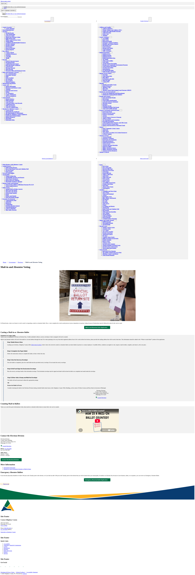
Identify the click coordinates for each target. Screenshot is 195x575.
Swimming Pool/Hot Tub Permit (110, 107)
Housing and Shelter (107, 48)
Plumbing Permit (106, 106)
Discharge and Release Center (13, 87)
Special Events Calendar (108, 244)
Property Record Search (108, 113)
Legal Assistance (106, 49)
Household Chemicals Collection (14, 181)
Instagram (6, 566)
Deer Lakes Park (106, 167)
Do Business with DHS (108, 79)
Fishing (104, 205)
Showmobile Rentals (107, 223)
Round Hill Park (106, 173)
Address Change (106, 118)
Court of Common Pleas (12, 107)
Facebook (2, 566)
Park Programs (106, 217)
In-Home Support (107, 134)
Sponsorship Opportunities (109, 248)
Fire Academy (9, 80)
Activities (101, 189)
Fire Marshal (9, 79)
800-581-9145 (7, 528)
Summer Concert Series (108, 227)
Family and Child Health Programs (111, 31)
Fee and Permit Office (108, 70)
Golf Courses (105, 203)
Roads (7, 194)
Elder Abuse (105, 131)
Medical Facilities (106, 146)
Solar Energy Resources (12, 179)
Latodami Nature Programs (109, 218)
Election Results (10, 33)
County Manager (10, 28)
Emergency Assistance (108, 138)
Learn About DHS (107, 76)
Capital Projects (7, 166)
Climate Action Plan (11, 176)
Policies (7, 92)
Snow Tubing (105, 213)
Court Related (6, 97)
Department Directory (8, 30)
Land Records (9, 66)
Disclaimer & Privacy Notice (7, 572)
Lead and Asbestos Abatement (110, 101)
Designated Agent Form (9, 467)
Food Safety (105, 62)
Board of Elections (10, 48)
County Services (144, 21)
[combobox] (8, 10)
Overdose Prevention (107, 67)
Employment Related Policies (13, 115)
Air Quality (105, 59)
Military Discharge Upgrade (109, 149)
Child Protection (106, 32)
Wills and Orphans (10, 106)
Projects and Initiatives (47, 158)
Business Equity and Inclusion (10, 183)
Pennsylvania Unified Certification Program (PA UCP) (20, 184)
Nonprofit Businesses (11, 207)
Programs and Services (11, 90)
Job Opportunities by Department (14, 113)
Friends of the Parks (107, 184)
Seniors (101, 127)
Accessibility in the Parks (108, 182)
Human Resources (10, 117)
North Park (105, 171)
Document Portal (10, 62)
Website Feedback (20, 572)
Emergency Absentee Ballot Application (96, 479)
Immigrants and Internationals (107, 91)
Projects (5, 552)
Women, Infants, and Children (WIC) (112, 30)
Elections (5, 31)
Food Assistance (106, 46)
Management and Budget (9, 83)
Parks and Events (144, 158)
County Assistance (104, 37)
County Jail (6, 85)
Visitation (8, 89)
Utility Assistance (106, 51)
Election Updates (10, 45)
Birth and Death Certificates (13, 65)
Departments (7, 548)
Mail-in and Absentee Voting (13, 37)
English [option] (15, 13)
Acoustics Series (106, 229)
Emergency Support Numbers (110, 42)
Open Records (9, 69)
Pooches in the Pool (107, 233)
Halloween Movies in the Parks (110, 238)
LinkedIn (20, 566)
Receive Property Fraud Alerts (110, 124)
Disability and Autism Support (110, 44)
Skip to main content (6, 1)
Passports (104, 104)
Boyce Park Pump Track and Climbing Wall (17, 169)
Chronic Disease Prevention (109, 63)
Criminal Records (10, 104)
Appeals (104, 115)
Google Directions (101, 397)
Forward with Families (8, 173)
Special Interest (106, 214)
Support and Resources (12, 186)
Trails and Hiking (107, 216)
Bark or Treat (106, 241)
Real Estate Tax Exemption (109, 139)
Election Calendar (10, 44)
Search (2, 16)
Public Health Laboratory (109, 71)
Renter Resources (107, 86)
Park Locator (105, 178)
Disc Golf (104, 200)
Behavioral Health (107, 41)
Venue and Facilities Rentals (109, 108)
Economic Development (9, 199)
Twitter (15, 566)
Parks (100, 164)
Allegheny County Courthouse (110, 254)
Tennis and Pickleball (107, 194)
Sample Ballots (9, 41)
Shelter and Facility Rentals (106, 220)
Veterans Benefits (106, 137)
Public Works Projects (11, 167)
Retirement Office (10, 120)
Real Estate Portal (107, 111)
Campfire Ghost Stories (108, 237)
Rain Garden (9, 171)
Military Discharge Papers (109, 148)
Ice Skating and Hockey (108, 206)
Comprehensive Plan (11, 200)
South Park (105, 175)
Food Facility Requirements (109, 100)
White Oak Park (106, 177)
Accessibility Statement (32, 572)
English (15, 7)
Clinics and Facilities (107, 60)
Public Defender (10, 100)
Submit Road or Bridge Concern (14, 189)
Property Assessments (108, 114)
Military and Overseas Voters (13, 40)
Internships (8, 118)
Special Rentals (106, 224)
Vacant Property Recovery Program (111, 117)
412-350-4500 (8, 448)
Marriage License (107, 103)
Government (12, 262)
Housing (101, 83)
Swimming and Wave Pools (109, 191)
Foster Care (105, 34)
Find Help (105, 74)
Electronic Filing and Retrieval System (15, 70)
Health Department (104, 52)
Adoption (104, 35)
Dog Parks (105, 202)
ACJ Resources (10, 93)
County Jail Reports (11, 94)
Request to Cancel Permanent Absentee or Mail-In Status (17, 469)
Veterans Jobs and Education (110, 145)
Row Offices (6, 51)
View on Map (4, 525)
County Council (10, 52)
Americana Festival (107, 234)
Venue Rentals (103, 249)
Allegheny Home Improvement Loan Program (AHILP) (116, 90)
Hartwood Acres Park (108, 170)
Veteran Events (106, 144)
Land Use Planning (11, 208)
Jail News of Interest (11, 96)
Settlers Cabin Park (107, 174)
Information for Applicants (12, 111)
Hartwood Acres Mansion (109, 251)
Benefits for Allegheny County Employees (16, 114)
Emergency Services (11, 75)
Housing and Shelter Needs (109, 84)
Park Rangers (106, 188)
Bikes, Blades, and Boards (109, 198)
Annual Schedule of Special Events (111, 245)
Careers (5, 546)
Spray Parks (105, 192)
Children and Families (105, 27)
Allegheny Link (106, 87)
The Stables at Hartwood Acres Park (111, 252)
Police (7, 76)
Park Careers (105, 181)
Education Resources (107, 141)
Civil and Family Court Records (14, 103)
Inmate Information (11, 86)
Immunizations (106, 69)
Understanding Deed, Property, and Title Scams (114, 122)
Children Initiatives (107, 28)
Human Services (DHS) (105, 73)
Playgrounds (105, 210)
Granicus (24, 573)
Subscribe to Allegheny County (8, 532)
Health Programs (106, 55)
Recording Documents (108, 121)
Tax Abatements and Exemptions (111, 120)
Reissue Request (10, 49)
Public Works (6, 187)
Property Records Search (12, 61)
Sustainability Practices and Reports (15, 177)
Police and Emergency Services (11, 72)
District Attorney (10, 99)
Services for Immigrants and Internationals (113, 93)
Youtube (11, 566)
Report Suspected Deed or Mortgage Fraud (113, 125)
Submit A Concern (104, 152)
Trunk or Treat (106, 242)
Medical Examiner (10, 82)
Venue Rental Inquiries (108, 255)
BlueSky (24, 566)
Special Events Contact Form (110, 246)
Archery (104, 195)
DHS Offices (105, 77)
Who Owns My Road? (11, 190)
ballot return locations (36, 344)
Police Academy (10, 78)
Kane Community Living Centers (111, 128)
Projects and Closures (11, 193)
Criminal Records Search (12, 63)
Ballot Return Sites (10, 38)
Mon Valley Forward (11, 210)
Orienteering (105, 207)
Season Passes (106, 180)
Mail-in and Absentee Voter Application (96, 327)
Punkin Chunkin (106, 240)
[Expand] (52, 19)
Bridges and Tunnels (11, 196)
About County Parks (107, 186)
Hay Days (104, 235)
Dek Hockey (105, 199)
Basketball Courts (107, 196)
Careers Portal (9, 110)
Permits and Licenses (104, 96)
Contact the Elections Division (10, 459)
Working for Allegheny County (11, 109)
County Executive (7, 27)
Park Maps (105, 185)
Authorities (8, 201)
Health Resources (106, 56)
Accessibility (105, 38)
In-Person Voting (10, 35)
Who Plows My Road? (11, 191)
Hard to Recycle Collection (12, 180)
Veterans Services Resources (109, 150)
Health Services (106, 54)
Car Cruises (105, 230)
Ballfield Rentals (106, 221)
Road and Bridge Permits (109, 97)
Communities (9, 204)
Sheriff (7, 58)
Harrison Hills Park (107, 169)
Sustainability (6, 174)
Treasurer (8, 55)
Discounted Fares (106, 45)
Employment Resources (108, 142)
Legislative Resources (11, 54)
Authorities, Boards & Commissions (12, 545)
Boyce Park (105, 166)
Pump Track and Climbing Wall (110, 209)
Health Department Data (108, 58)
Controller (8, 56)
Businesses (8, 203)
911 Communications (11, 73)
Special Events (103, 226)
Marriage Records (10, 68)
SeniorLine (105, 130)
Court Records (9, 101)
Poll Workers (9, 46)
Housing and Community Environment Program (115, 65)
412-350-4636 (4, 529)
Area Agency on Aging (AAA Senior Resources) (114, 132)
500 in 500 (105, 88)
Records (5, 59)
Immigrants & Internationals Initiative (112, 94)
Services (6, 553)
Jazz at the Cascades (107, 231)
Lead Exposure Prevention (109, 66)
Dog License (105, 99)
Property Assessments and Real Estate (109, 110)
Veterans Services (103, 135)
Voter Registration (10, 34)
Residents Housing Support (13, 206)
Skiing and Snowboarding (109, 211)
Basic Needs (105, 40)
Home (4, 262)
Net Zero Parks (10, 170)
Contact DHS (105, 81)
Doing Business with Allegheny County (13, 164)
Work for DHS (106, 80)
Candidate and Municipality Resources (16, 42)
